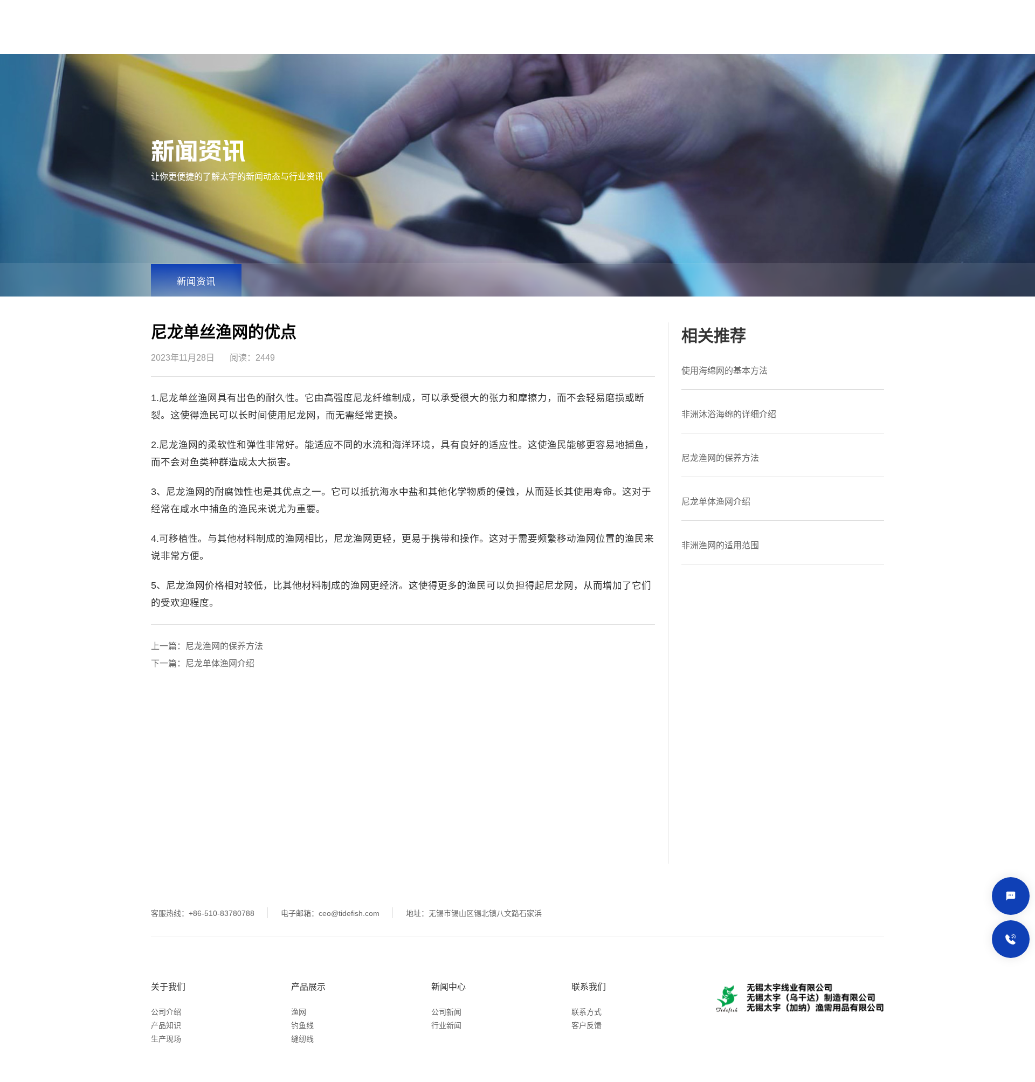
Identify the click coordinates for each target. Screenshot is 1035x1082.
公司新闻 (446, 1012)
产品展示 (308, 986)
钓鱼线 (302, 1025)
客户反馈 (586, 1025)
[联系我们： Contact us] (1011, 896)
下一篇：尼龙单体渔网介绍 (202, 663)
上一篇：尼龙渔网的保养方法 (207, 646)
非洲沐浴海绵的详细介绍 (728, 414)
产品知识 (166, 1025)
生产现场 (166, 1039)
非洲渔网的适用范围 (720, 545)
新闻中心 (448, 986)
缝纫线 (302, 1039)
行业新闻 (446, 1025)
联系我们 (588, 986)
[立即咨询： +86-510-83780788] (1011, 939)
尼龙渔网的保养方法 (720, 458)
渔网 (298, 1012)
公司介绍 (166, 1012)
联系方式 (586, 1012)
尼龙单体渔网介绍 (715, 501)
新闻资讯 (196, 281)
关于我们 (168, 986)
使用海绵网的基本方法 (724, 370)
